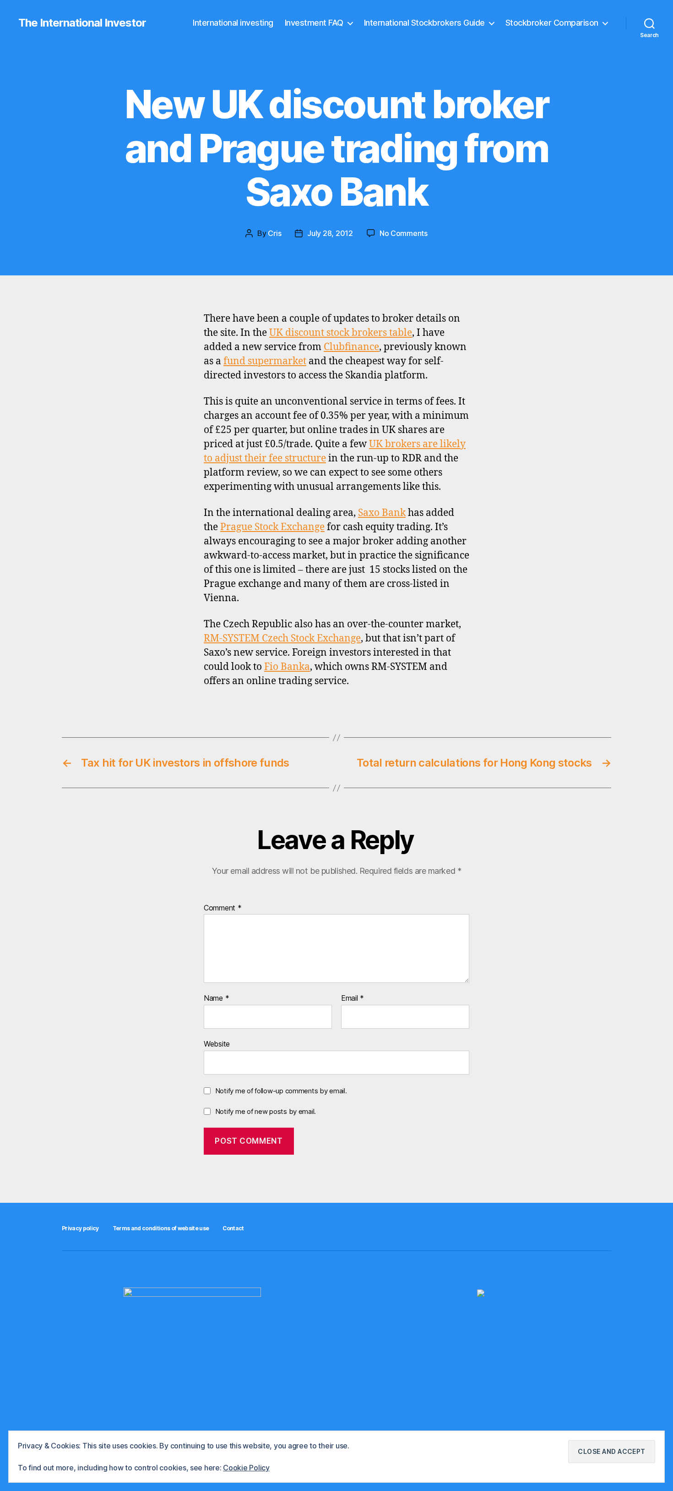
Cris (274, 233)
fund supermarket (264, 361)
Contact (233, 1228)
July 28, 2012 (330, 233)
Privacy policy (80, 1228)
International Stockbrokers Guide (424, 22)
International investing (233, 22)
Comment (223, 908)
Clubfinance (351, 347)
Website (217, 1043)
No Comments (404, 233)
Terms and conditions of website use (161, 1228)
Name (216, 998)
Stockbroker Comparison (551, 22)
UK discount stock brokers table (340, 333)
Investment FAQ (314, 22)
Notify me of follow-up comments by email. (281, 1090)
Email (352, 998)
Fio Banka (287, 667)
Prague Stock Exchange (272, 527)
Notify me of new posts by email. (265, 1111)
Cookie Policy (246, 1467)
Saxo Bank (382, 513)
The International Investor (82, 22)
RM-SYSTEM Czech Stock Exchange (282, 638)
